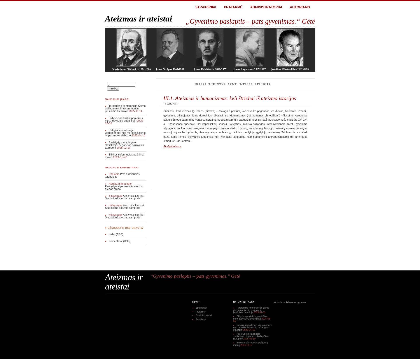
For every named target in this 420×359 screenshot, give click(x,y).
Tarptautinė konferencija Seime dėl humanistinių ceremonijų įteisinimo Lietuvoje (125, 108)
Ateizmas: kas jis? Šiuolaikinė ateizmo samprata (124, 197)
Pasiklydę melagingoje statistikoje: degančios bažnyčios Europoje (124, 145)
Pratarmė (233, 7)
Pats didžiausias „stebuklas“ (122, 175)
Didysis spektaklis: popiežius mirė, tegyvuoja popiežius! (124, 119)
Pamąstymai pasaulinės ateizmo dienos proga (124, 188)
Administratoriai (266, 7)
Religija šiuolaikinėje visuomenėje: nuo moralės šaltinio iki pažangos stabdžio (125, 133)
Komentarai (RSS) (119, 241)
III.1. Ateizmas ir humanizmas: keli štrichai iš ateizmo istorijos (229, 98)
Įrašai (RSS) (116, 234)
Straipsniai (205, 7)
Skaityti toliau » (172, 146)
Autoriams (300, 7)
